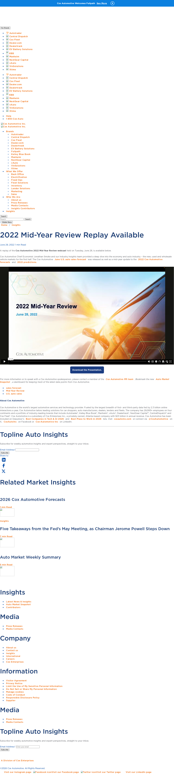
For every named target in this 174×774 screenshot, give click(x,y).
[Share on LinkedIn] (4, 462)
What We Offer (14, 171)
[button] (3, 216)
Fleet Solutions (19, 182)
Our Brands (5, 28)
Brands (10, 131)
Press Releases (19, 202)
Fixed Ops (16, 180)
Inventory (16, 185)
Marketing (16, 191)
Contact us (12, 650)
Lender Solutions (20, 188)
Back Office (17, 174)
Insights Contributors (23, 208)
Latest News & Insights (18, 601)
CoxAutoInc (10, 421)
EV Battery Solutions (22, 148)
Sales (14, 194)
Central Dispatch (20, 137)
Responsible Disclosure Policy (23, 697)
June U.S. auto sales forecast (70, 259)
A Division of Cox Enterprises (17, 760)
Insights (10, 211)
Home (4, 225)
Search (27, 219)
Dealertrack (17, 145)
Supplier (10, 700)
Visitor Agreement (16, 680)
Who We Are (13, 197)
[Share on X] (3, 473)
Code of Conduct (15, 694)
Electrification (19, 177)
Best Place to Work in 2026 (86, 418)
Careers (10, 658)
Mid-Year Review (15, 390)
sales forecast (13, 388)
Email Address (7, 449)
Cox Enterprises (15, 661)
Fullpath (15, 151)
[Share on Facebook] (3, 467)
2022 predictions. (27, 262)
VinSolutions (18, 165)
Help (8, 116)
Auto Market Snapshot (18, 604)
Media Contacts (19, 205)
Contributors (13, 607)
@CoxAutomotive (158, 418)
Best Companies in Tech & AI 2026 (45, 418)
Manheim (16, 157)
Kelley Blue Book (20, 154)
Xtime (14, 168)
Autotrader (17, 134)
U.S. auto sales (14, 393)
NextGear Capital (20, 160)
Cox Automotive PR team (119, 379)
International (13, 656)
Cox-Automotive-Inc (47, 421)
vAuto (14, 162)
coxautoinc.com (122, 418)
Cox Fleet (16, 140)
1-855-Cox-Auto (14, 118)
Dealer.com (17, 142)
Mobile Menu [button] (7, 222)
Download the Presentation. (87, 369)
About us (16, 199)
